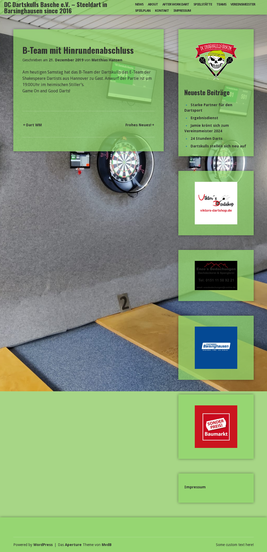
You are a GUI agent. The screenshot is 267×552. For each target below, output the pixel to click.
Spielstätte (202, 4)
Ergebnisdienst (204, 118)
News (139, 4)
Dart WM (34, 125)
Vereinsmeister (242, 4)
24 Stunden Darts (206, 138)
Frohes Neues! (138, 125)
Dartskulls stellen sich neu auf (218, 146)
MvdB (107, 545)
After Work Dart (175, 4)
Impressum (182, 11)
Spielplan (142, 11)
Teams (221, 4)
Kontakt (162, 11)
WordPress (43, 545)
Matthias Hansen (107, 60)
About (153, 4)
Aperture (73, 545)
